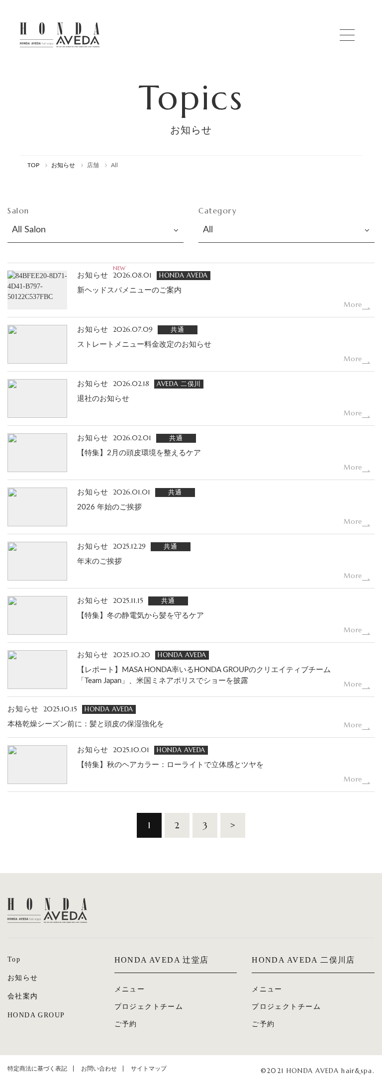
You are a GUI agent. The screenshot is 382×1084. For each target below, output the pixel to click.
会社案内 (22, 996)
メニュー (129, 989)
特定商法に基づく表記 (37, 1069)
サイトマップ (149, 1069)
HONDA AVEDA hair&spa (59, 34)
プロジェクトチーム (149, 1006)
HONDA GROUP (36, 1015)
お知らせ (22, 978)
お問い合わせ (99, 1069)
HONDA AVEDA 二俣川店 (303, 960)
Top (13, 959)
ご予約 (125, 1024)
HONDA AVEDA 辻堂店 (161, 960)
